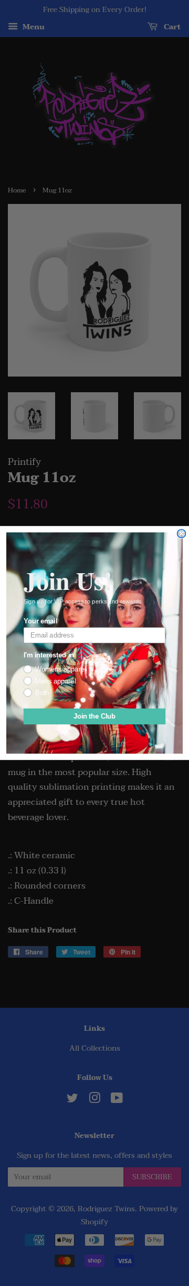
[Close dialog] (181, 533)
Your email (40, 620)
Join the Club (95, 716)
